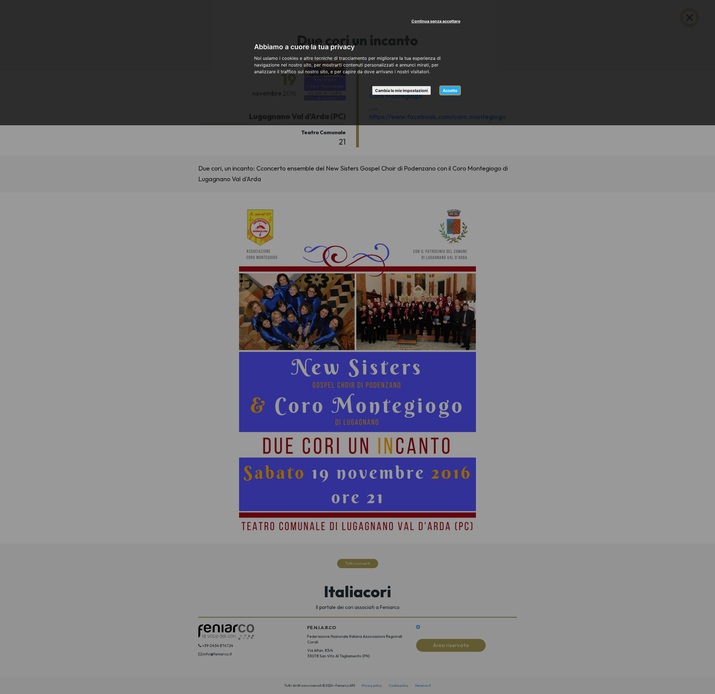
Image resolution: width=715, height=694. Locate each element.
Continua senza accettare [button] (435, 21)
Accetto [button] (450, 90)
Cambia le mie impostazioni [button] (401, 90)
